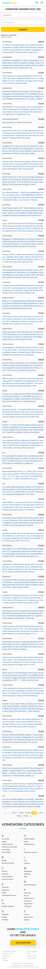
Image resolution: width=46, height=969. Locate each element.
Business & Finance (8, 863)
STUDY (9, 2)
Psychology (27, 906)
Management (28, 871)
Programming (28, 903)
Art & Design (6, 849)
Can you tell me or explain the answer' (17, 122)
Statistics (27, 920)
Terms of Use (31, 958)
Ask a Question (23, 943)
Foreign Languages (8, 906)
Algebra (4, 841)
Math (25, 876)
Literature (27, 863)
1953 (25, 816)
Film (3, 903)
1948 (20, 813)
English (4, 893)
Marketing (27, 874)
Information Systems (30, 852)
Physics (26, 895)
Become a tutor (7, 954)
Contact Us (6, 956)
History (26, 841)
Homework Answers (9, 951)
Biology (4, 860)
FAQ (28, 954)
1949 (27, 813)
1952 (18, 816)
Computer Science (7, 879)
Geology (4, 917)
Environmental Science (9, 895)
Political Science (29, 898)
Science (26, 914)
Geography (5, 914)
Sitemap (5, 960)
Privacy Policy (32, 956)
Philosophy (27, 893)
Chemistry (5, 874)
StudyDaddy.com (28, 963)
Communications (7, 876)
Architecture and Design (9, 847)
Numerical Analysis (30, 885)
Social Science (28, 917)
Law (25, 860)
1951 (41, 813)
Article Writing (6, 852)
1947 (14, 813)
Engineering (5, 890)
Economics (5, 887)
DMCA (4, 958)
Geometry (5, 920)
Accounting (5, 839)
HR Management (29, 844)
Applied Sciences (7, 844)
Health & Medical (29, 839)
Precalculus (27, 901)
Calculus (4, 871)
